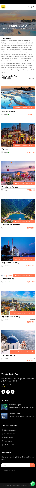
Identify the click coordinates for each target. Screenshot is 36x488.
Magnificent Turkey (10, 263)
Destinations (13, 28)
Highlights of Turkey (10, 317)
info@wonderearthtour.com (9, 387)
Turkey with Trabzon (10, 225)
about (4, 2)
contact (11, 2)
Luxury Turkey (7, 279)
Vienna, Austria (8, 437)
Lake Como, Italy (9, 445)
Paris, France (8, 441)
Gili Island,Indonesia (10, 430)
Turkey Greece (8, 355)
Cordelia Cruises (15, 414)
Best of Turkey (8, 111)
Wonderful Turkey (9, 187)
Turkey (23, 28)
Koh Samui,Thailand (10, 434)
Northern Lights (15, 405)
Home (5, 28)
